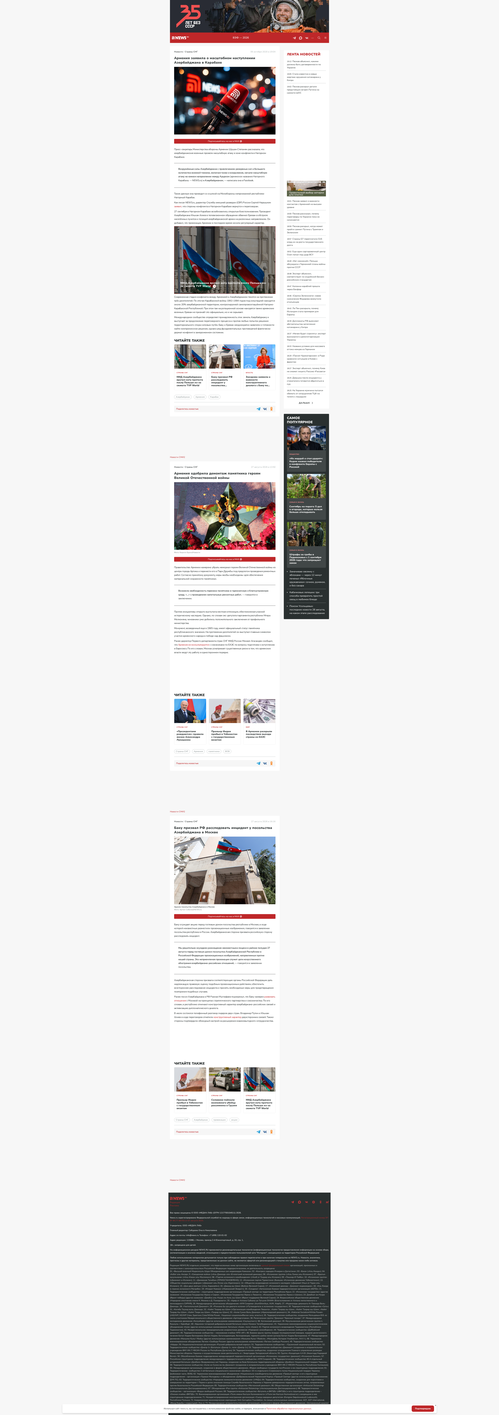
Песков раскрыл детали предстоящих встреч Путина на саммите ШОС (303, 89)
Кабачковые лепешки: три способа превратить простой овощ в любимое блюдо (306, 596)
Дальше (304, 403)
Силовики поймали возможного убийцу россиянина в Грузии (224, 1102)
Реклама (174, 1205)
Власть (249, 373)
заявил (178, 206)
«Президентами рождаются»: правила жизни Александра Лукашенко (190, 735)
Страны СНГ (182, 373)
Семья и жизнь (296, 502)
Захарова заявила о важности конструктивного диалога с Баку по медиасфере (258, 382)
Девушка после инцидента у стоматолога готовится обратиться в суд (305, 381)
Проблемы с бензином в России (241, 37)
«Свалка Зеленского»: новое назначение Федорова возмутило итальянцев (304, 298)
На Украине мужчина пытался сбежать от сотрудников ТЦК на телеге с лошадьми (305, 393)
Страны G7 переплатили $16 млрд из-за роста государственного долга (305, 242)
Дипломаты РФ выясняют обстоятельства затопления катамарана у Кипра (303, 324)
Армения (200, 397)
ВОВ (227, 751)
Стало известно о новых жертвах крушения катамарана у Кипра (304, 77)
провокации (219, 1119)
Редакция (175, 1202)
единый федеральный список (275, 1265)
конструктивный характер (227, 1017)
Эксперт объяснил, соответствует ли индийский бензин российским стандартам (305, 276)
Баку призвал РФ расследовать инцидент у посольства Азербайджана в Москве (221, 384)
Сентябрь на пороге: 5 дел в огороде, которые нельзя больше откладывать (305, 509)
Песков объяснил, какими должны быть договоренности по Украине (304, 64)
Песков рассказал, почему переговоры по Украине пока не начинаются (303, 216)
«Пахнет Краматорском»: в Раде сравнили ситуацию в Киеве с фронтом (306, 358)
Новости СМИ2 (177, 457)
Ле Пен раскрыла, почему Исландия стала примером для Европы (303, 311)
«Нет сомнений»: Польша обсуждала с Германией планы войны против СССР (306, 264)
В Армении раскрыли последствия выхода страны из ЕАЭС (259, 734)
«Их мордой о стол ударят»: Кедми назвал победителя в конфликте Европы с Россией (306, 463)
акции (234, 1119)
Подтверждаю (423, 1408)
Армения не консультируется (193, 644)
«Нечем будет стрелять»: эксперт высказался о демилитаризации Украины (306, 336)
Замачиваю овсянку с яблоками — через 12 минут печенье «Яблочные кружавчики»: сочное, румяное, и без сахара (307, 578)
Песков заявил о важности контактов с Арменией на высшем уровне (304, 204)
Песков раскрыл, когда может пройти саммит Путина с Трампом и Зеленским (305, 229)
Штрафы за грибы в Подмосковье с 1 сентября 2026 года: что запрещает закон (305, 558)
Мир (248, 727)
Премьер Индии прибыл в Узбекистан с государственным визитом (224, 735)
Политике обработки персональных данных (288, 1408)
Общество (294, 454)
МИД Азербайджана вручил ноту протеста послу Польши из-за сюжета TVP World (190, 381)
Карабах (214, 397)
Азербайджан (183, 397)
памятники (214, 751)
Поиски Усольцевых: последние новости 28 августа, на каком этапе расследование (307, 610)
